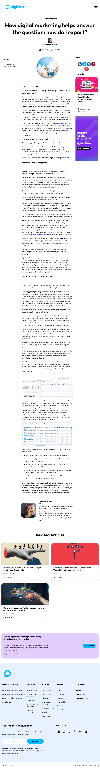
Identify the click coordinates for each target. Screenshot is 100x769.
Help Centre (61, 694)
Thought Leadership (50, 19)
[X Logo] (74, 731)
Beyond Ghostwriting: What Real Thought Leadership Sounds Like (22, 568)
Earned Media (46, 694)
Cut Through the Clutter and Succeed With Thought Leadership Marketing (72, 568)
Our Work (5, 706)
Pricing (79, 690)
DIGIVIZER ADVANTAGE (10, 684)
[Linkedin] (85, 731)
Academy (60, 698)
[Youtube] (80, 731)
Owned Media (46, 690)
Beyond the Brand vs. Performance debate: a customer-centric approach (23, 609)
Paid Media (45, 698)
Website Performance (49, 708)
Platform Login (82, 698)
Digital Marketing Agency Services (13, 690)
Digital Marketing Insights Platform (13, 694)
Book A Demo (61, 706)
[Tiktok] (69, 731)
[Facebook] (58, 731)
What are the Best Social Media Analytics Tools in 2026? (85, 98)
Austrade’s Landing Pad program (60, 123)
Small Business (32, 690)
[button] (17, 59)
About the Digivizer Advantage (12, 698)
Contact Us (60, 710)
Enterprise (30, 700)
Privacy (5, 765)
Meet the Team (7, 702)
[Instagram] (64, 731)
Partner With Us (62, 702)
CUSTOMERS (80, 684)
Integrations (46, 716)
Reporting (45, 712)
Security (11, 765)
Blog (58, 690)
